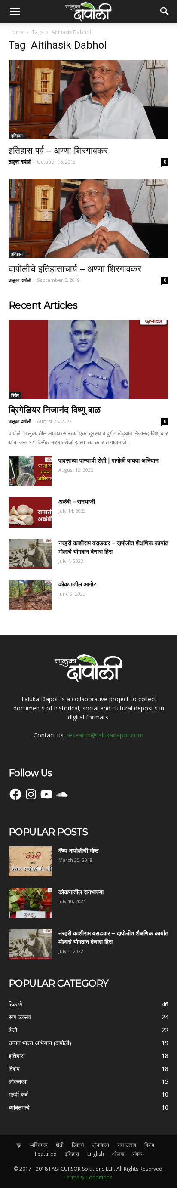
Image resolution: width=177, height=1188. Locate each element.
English (95, 1153)
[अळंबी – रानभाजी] (30, 512)
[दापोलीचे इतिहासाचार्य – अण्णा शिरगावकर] (88, 218)
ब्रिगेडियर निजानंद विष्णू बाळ (55, 409)
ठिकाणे (78, 1144)
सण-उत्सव (126, 1144)
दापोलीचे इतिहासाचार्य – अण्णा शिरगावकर (75, 268)
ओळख (118, 1153)
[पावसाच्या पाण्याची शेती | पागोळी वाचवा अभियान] (30, 471)
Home (16, 32)
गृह (18, 1144)
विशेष (15, 395)
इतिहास (17, 136)
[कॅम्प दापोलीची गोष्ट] (30, 861)
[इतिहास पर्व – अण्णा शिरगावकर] (88, 99)
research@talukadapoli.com (105, 735)
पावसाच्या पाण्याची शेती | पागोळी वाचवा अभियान (108, 460)
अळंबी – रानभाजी (76, 502)
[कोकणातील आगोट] (30, 595)
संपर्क (137, 1153)
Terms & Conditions (88, 1177)
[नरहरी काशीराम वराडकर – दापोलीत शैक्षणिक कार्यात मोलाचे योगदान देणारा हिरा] (30, 554)
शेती (60, 1144)
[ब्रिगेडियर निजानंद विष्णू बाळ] (88, 359)
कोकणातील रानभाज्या (81, 892)
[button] (165, 11)
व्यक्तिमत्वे (39, 1144)
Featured (46, 1153)
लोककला (100, 1144)
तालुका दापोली (20, 161)
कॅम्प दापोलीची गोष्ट (78, 851)
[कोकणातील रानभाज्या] (30, 903)
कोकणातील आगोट (77, 584)
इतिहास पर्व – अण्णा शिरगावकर (58, 150)
